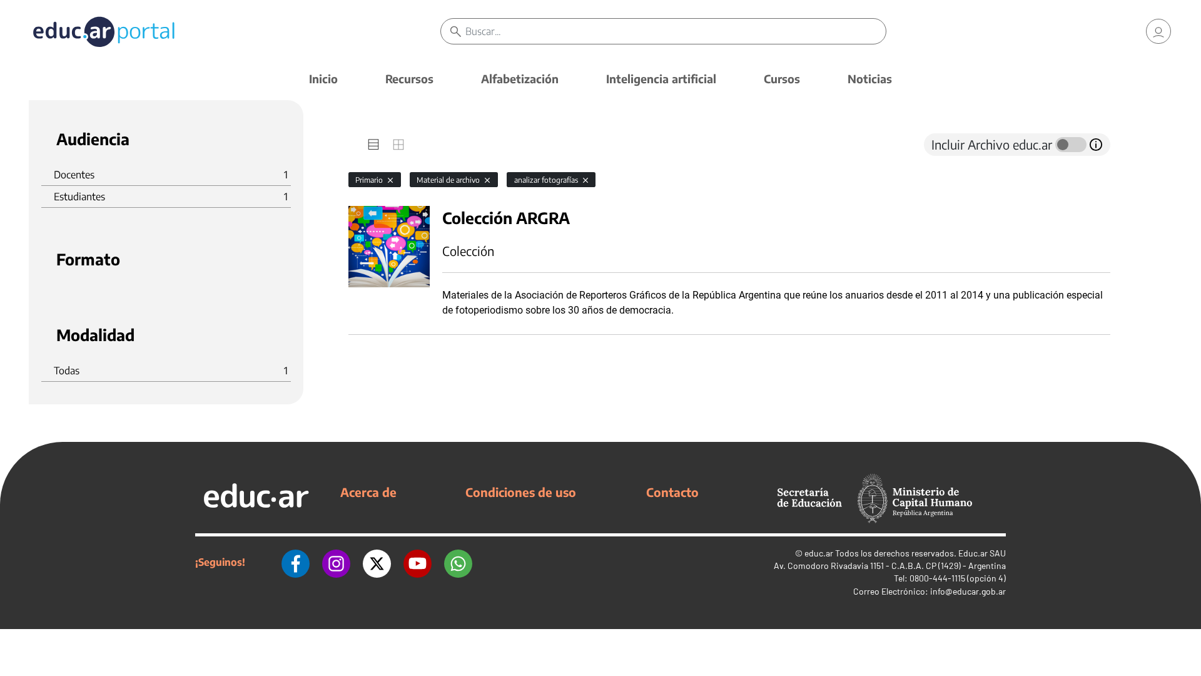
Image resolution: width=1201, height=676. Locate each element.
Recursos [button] (409, 78)
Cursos (782, 78)
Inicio (323, 78)
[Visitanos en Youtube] (417, 562)
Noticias (870, 78)
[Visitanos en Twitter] (377, 562)
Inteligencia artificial (661, 78)
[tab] (373, 144)
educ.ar (818, 553)
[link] (1158, 31)
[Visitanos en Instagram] (336, 562)
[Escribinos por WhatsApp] (458, 562)
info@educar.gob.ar (968, 591)
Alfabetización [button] (520, 78)
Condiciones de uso (520, 491)
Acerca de (368, 491)
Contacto (672, 491)
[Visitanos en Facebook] (295, 562)
